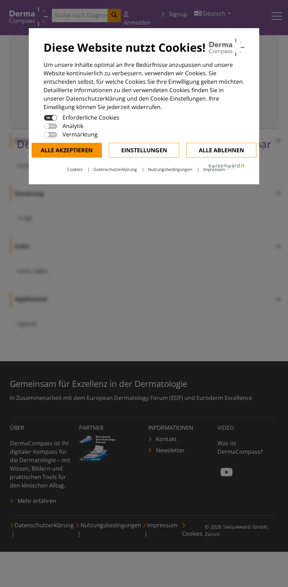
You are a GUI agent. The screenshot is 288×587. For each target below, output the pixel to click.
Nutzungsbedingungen (170, 169)
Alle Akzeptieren (67, 150)
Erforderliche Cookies (91, 117)
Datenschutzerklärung (115, 169)
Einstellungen (144, 150)
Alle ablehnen (221, 150)
